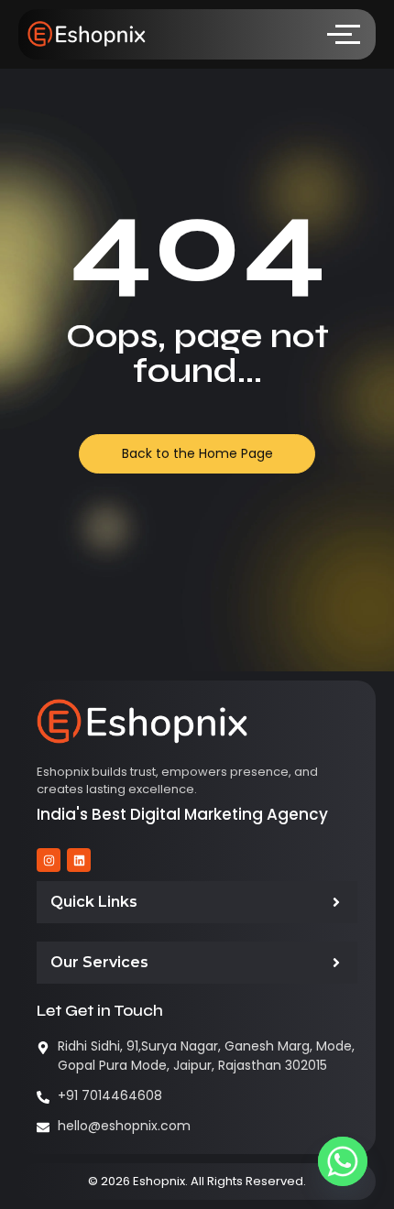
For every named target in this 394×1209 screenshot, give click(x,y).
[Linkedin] (79, 860)
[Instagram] (48, 860)
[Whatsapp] (342, 1161)
